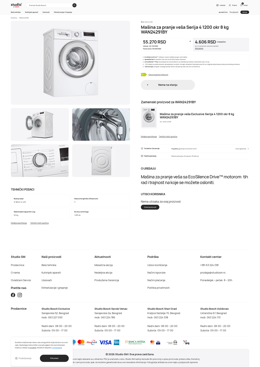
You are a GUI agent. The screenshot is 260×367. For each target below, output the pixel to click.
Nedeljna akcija (103, 272)
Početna (14, 18)
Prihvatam (54, 358)
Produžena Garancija (106, 280)
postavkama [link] (57, 348)
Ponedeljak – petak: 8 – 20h (216, 280)
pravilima (33, 348)
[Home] (16, 5)
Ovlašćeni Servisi (21, 280)
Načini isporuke (156, 272)
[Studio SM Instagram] (20, 295)
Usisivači (46, 12)
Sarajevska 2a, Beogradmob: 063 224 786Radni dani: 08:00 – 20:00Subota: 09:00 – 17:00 (110, 319)
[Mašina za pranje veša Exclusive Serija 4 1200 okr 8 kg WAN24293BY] (149, 117)
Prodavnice (17, 265)
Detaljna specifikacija (19, 223)
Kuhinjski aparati (31, 12)
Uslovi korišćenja (157, 265)
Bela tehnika (16, 12)
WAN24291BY (24, 18)
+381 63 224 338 (209, 265)
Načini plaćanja (156, 280)
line (223, 12)
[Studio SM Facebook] (13, 295)
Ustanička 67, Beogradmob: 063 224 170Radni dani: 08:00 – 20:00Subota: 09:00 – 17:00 (215, 319)
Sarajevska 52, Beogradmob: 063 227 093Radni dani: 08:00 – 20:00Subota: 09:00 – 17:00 (57, 319)
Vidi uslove (199, 48)
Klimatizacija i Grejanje (63, 12)
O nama (15, 272)
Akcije (244, 12)
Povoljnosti (234, 12)
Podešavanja (25, 358)
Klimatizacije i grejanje (55, 287)
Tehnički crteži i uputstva (39, 223)
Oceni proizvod (150, 207)
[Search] (74, 5)
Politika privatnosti (158, 287)
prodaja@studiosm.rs (212, 272)
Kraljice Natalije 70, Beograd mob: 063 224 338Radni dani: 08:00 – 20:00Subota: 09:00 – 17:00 (163, 319)
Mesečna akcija (103, 265)
